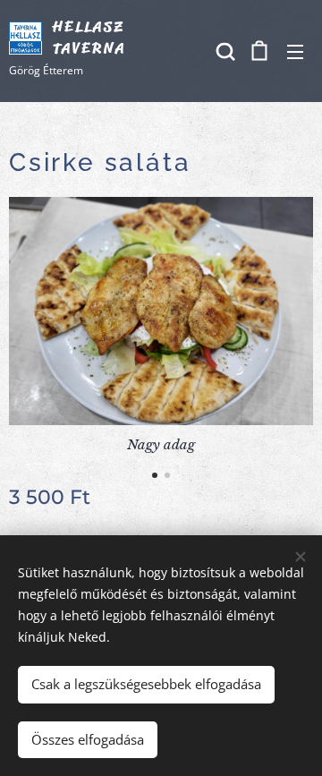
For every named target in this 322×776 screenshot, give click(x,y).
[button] (224, 51)
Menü (295, 51)
